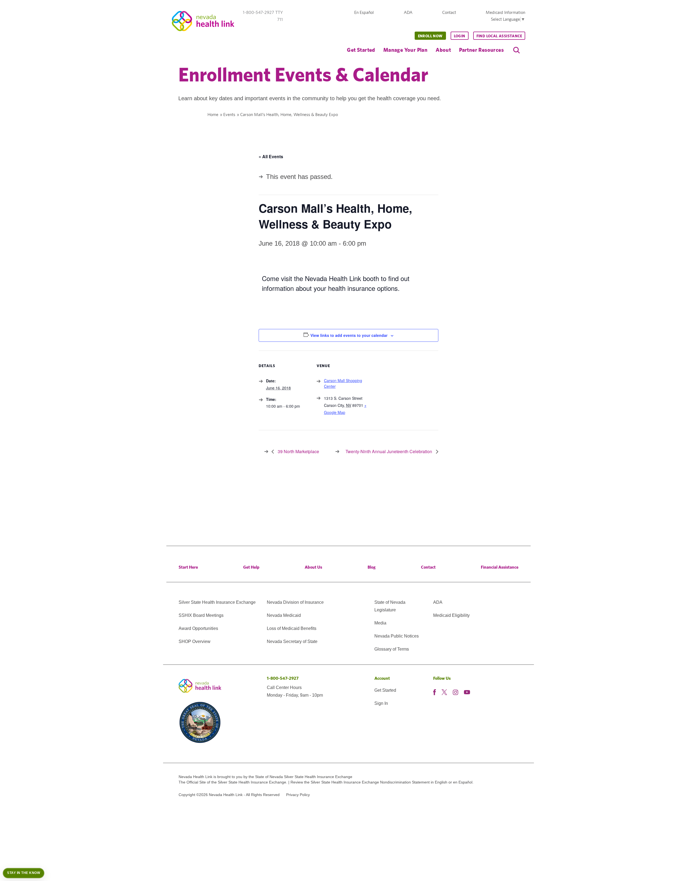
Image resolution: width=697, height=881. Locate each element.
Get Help (251, 567)
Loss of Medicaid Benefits (291, 628)
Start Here (188, 567)
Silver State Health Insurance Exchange (217, 602)
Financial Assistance (499, 567)
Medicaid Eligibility (451, 615)
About (443, 50)
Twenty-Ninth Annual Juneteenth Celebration (389, 451)
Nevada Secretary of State (292, 641)
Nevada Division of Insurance (295, 602)
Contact (449, 12)
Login (459, 36)
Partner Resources (481, 50)
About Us (313, 567)
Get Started (361, 50)
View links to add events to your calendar (348, 335)
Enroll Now (430, 36)
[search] (516, 50)
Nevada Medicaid (284, 615)
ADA (408, 12)
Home (212, 114)
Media (380, 623)
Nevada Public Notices (396, 636)
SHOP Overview (194, 641)
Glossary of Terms (391, 649)
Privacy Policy (298, 794)
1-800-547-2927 (283, 678)
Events (229, 114)
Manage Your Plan (405, 50)
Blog (372, 567)
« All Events (271, 156)
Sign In (381, 703)
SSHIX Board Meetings (201, 615)
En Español (364, 12)
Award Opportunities (198, 628)
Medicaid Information (505, 12)
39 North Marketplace (298, 451)
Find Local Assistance (499, 36)
